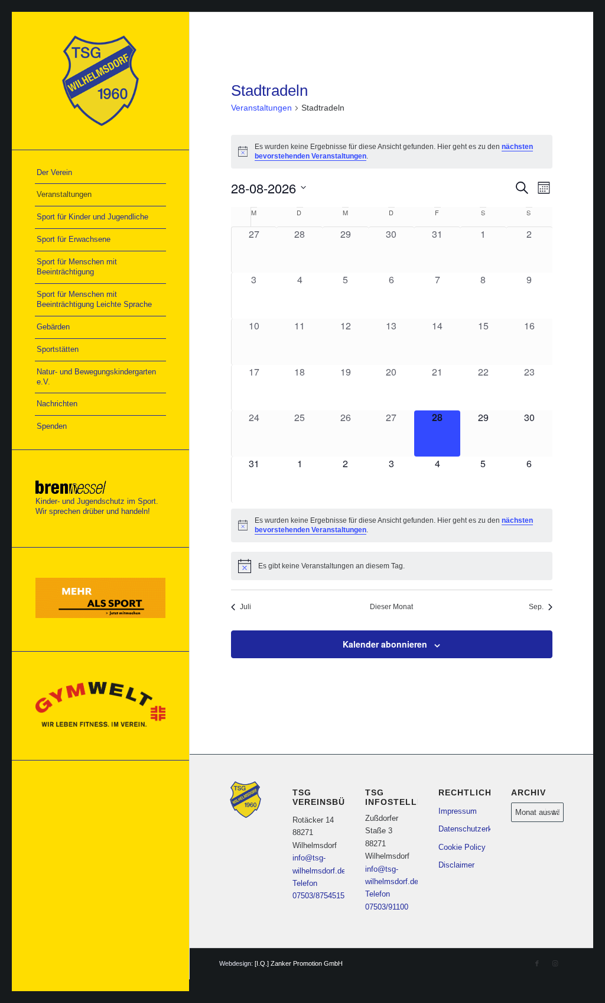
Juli (245, 607)
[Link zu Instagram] (555, 963)
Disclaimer (456, 864)
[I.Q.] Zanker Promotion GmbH (299, 963)
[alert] (391, 525)
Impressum (457, 811)
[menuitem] (100, 173)
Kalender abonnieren (385, 644)
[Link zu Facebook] (537, 963)
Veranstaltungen (261, 107)
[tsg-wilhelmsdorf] (100, 80)
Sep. (536, 607)
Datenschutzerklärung (464, 828)
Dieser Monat (391, 607)
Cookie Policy (462, 847)
